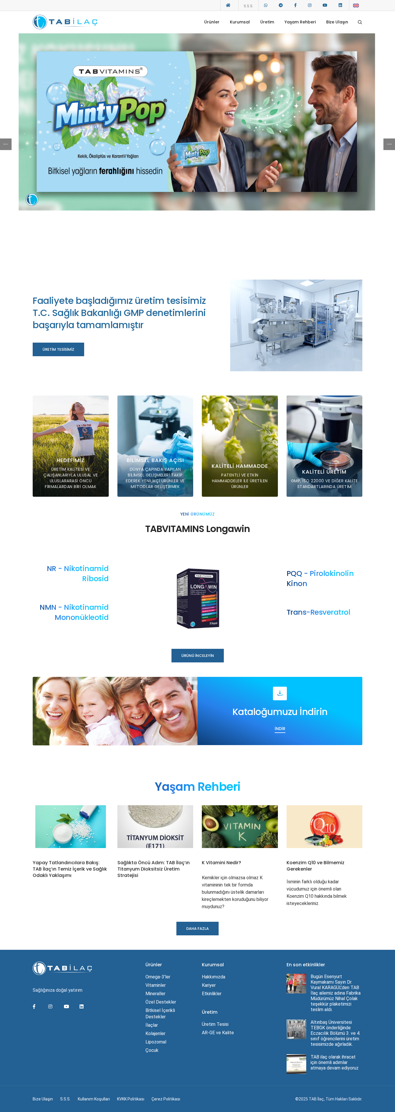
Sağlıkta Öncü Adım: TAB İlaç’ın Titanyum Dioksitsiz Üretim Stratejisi (153, 869)
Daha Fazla (197, 144)
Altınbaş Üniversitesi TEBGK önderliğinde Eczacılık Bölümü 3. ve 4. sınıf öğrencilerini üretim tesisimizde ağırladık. (335, 1033)
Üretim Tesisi (215, 1024)
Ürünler (211, 22)
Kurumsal (240, 22)
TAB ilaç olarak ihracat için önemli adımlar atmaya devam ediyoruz (335, 1062)
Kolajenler (155, 1033)
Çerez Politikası (166, 1099)
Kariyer (209, 985)
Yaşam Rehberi (300, 22)
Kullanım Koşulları (94, 1099)
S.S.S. (248, 5)
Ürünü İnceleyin (197, 655)
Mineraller (155, 993)
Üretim (267, 22)
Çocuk (151, 1050)
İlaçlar (151, 1025)
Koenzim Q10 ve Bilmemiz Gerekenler (315, 866)
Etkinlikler (212, 993)
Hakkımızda (213, 977)
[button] (389, 144)
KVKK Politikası (130, 1099)
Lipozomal (155, 1042)
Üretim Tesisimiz (58, 349)
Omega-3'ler (157, 977)
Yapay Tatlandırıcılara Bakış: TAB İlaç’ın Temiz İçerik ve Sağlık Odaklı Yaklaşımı (70, 869)
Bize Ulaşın (337, 22)
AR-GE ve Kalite (218, 1032)
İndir (280, 729)
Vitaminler (155, 985)
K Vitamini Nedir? (221, 863)
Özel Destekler (160, 1002)
